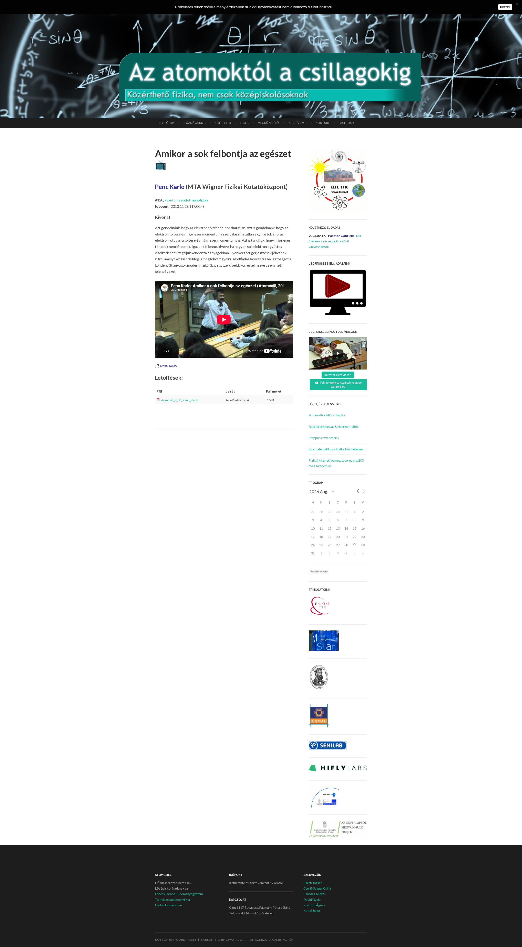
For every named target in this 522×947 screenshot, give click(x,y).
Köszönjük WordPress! (175, 939)
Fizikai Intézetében (168, 905)
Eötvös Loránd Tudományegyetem (179, 894)
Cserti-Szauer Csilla (317, 888)
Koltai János (312, 910)
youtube (323, 122)
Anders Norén (281, 939)
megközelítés (269, 122)
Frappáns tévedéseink (324, 438)
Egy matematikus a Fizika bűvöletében (336, 449)
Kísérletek (223, 122)
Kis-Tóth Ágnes (314, 905)
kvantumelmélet (177, 200)
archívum (296, 122)
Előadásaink (193, 122)
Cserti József (312, 883)
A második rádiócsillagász (327, 415)
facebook (346, 122)
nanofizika (200, 200)
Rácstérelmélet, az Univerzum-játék (334, 426)
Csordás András (314, 894)
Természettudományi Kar (172, 899)
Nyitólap (166, 122)
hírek (244, 122)
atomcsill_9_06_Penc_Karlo (179, 400)
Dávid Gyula (312, 899)
